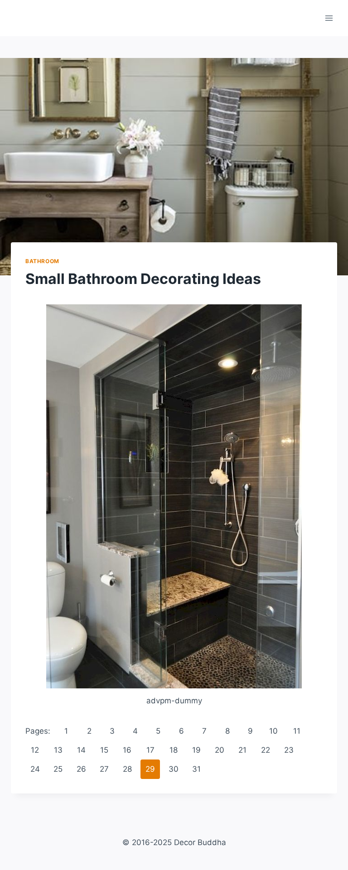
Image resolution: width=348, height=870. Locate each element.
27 (104, 769)
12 (35, 750)
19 (196, 750)
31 (196, 769)
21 (242, 750)
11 (296, 730)
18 (173, 750)
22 (265, 750)
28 (127, 769)
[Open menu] (328, 18)
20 (219, 750)
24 (35, 769)
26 (81, 769)
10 (273, 730)
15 (104, 750)
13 (58, 750)
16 (127, 750)
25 (58, 769)
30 (174, 769)
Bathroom (42, 261)
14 (81, 750)
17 (150, 750)
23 (289, 750)
